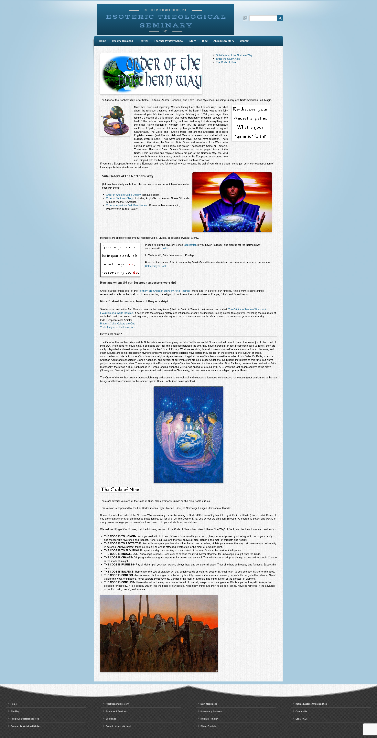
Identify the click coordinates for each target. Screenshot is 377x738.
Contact (244, 41)
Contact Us (301, 711)
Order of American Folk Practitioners (127, 205)
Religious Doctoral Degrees (25, 718)
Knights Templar (209, 718)
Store (192, 41)
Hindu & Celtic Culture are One (117, 323)
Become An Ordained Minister (26, 726)
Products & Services (116, 711)
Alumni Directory (223, 41)
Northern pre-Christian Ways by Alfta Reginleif (164, 290)
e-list (166, 248)
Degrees (143, 41)
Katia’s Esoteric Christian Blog (311, 703)
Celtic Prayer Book (156, 266)
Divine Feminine (208, 726)
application (190, 245)
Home (102, 41)
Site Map (15, 711)
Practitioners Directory (117, 703)
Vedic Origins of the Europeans (117, 327)
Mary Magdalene (208, 703)
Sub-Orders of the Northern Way (234, 55)
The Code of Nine (226, 62)
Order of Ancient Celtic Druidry (123, 194)
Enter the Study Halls (228, 58)
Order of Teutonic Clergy (120, 198)
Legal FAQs (301, 718)
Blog (205, 41)
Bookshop (111, 718)
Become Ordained (122, 41)
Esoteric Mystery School (169, 41)
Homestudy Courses (211, 711)
